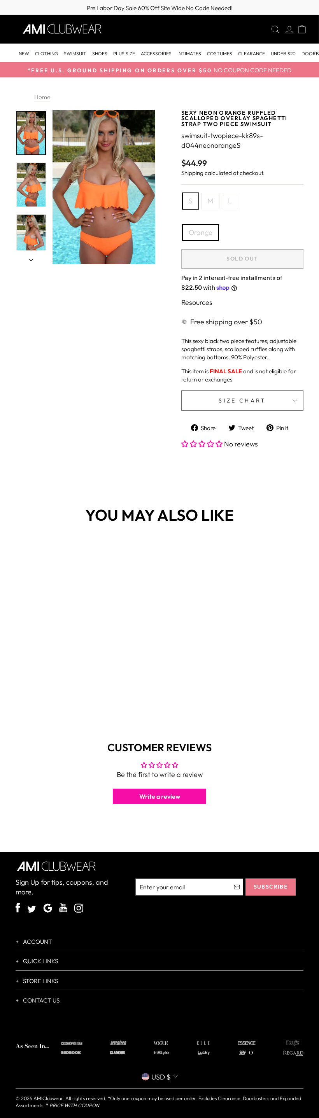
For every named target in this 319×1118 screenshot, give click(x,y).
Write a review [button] (159, 796)
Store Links (40, 981)
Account (37, 941)
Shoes (99, 53)
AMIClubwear (48, 1098)
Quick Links (40, 961)
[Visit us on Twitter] (31, 910)
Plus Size (124, 53)
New (24, 53)
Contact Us (41, 1000)
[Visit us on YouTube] (63, 909)
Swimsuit (75, 53)
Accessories (156, 53)
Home (42, 97)
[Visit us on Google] (47, 909)
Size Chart (242, 400)
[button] (202, 443)
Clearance (251, 53)
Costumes (219, 53)
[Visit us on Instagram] (78, 909)
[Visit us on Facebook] (18, 909)
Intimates (189, 53)
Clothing (46, 53)
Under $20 (283, 53)
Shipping (192, 173)
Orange (200, 232)
